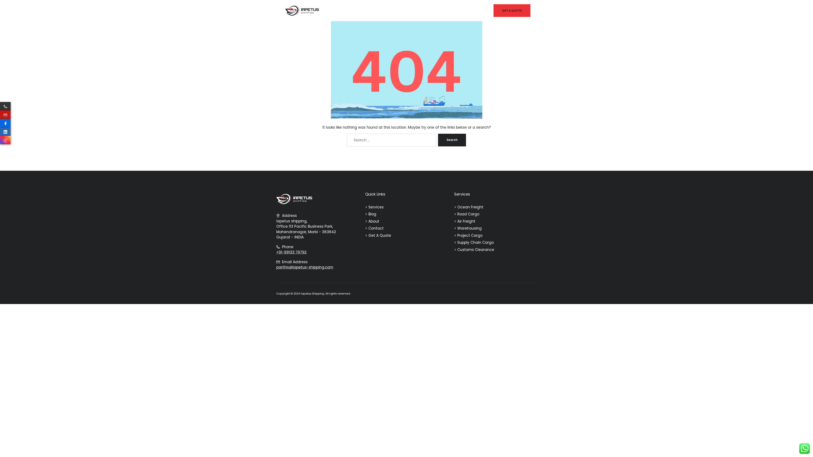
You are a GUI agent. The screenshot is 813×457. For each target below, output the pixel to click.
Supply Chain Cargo (475, 242)
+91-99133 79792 (291, 252)
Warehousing (469, 228)
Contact (376, 228)
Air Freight (466, 221)
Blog (372, 214)
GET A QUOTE (512, 10)
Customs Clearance (475, 249)
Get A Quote (379, 235)
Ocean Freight (470, 207)
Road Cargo (468, 214)
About (373, 221)
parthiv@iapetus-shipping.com (304, 267)
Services (376, 207)
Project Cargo (470, 235)
